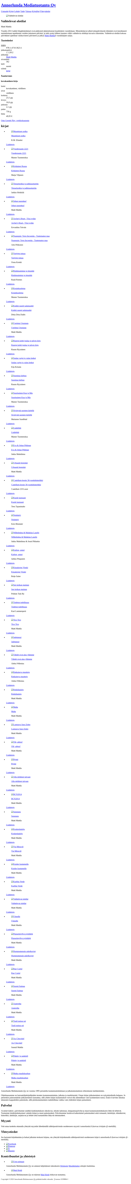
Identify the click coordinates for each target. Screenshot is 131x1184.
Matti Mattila (50, 36)
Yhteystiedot (45, 11)
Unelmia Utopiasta (18, 328)
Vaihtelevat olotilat (18, 903)
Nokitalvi (15, 519)
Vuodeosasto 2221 (18, 153)
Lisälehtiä (15, 432)
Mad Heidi (45, 1175)
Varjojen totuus (17, 258)
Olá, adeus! (15, 746)
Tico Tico (15, 624)
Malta (13, 711)
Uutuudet (5, 11)
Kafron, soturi (17, 554)
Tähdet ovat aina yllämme (21, 659)
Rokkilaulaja (16, 694)
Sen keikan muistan (19, 589)
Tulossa (28, 11)
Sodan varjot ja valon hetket (22, 362)
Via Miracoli (16, 851)
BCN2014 (15, 799)
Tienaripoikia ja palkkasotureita (23, 188)
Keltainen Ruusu (18, 171)
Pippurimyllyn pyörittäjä (21, 938)
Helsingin (64, 1166)
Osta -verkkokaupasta (15, 120)
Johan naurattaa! (17, 205)
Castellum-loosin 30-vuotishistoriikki (26, 485)
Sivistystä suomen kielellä (21, 415)
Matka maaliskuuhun (19, 1078)
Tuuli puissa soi (17, 1025)
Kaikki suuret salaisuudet (21, 310)
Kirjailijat (36, 11)
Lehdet (17, 11)
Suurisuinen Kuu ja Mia (21, 397)
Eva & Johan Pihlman (20, 450)
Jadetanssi (15, 642)
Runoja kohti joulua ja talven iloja (25, 345)
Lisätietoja (10, 144)
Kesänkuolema (17, 293)
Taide (22, 11)
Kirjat (11, 11)
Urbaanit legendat (18, 467)
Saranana (15, 816)
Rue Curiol (15, 973)
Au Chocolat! (16, 1043)
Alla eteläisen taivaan (19, 781)
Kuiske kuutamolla (18, 868)
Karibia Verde (17, 886)
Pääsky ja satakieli (18, 1060)
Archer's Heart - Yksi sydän (22, 223)
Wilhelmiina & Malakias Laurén (24, 537)
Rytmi (13, 764)
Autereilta (15, 1008)
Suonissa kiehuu (17, 380)
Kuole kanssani (17, 502)
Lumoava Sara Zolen (19, 729)
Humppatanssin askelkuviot (22, 956)
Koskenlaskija (17, 834)
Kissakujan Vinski (18, 572)
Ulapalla (14, 921)
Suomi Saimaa (17, 991)
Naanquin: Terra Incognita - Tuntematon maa (29, 240)
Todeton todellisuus (19, 607)
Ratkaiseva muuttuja (19, 677)
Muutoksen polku (18, 136)
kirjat (8, 71)
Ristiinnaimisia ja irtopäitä (21, 275)
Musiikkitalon (74, 1166)
